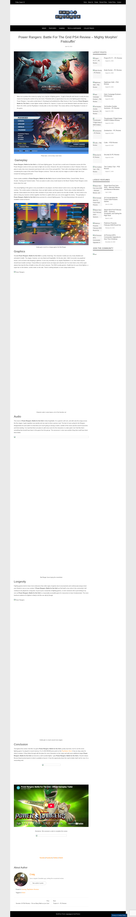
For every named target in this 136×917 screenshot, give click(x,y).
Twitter (55, 858)
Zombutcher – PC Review (112, 130)
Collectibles (89, 28)
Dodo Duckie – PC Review (113, 70)
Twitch (61, 858)
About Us (90, 2)
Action (23, 892)
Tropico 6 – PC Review (59, 902)
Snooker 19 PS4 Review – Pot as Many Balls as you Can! (32, 902)
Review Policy (103, 2)
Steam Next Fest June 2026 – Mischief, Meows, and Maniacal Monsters (112, 187)
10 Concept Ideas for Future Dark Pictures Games (111, 199)
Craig (32, 874)
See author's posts (37, 883)
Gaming (62, 28)
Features (52, 28)
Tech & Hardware (74, 28)
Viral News (69, 914)
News (44, 28)
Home (85, 2)
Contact (119, 2)
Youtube (42, 858)
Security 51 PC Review (111, 154)
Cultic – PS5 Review (111, 142)
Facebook (49, 858)
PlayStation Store (67, 751)
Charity (96, 2)
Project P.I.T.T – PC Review (113, 58)
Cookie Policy (112, 2)
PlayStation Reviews (33, 889)
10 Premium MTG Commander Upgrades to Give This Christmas (112, 237)
